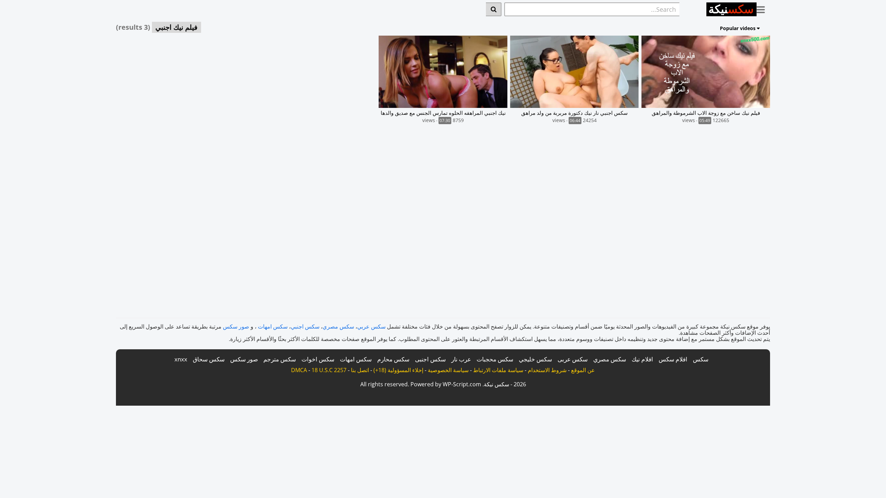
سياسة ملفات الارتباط (498, 370)
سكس (700, 359)
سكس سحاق (209, 359)
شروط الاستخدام (547, 370)
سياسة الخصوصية (448, 370)
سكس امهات (273, 326)
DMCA (299, 370)
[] (493, 9)
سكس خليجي (535, 359)
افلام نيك (642, 359)
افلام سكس (673, 359)
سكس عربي (371, 326)
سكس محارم (393, 359)
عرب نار (461, 359)
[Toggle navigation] (763, 8)
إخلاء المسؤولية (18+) (398, 370)
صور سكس (236, 326)
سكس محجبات (495, 359)
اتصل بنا (360, 370)
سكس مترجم (279, 359)
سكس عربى (573, 359)
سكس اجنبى (430, 359)
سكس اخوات (317, 359)
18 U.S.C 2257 (328, 370)
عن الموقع (583, 370)
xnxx (180, 359)
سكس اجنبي (305, 326)
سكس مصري (338, 326)
